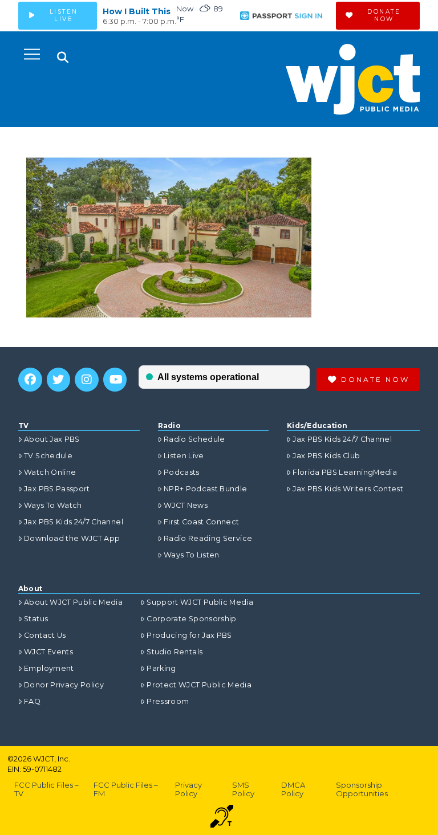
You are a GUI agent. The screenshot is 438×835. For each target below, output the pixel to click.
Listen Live (184, 455)
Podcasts (182, 472)
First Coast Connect (202, 522)
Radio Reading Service (208, 538)
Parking (161, 668)
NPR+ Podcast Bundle (206, 488)
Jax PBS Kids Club (326, 455)
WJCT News (186, 505)
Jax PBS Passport (57, 488)
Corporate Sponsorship (191, 618)
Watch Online (50, 472)
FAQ (32, 701)
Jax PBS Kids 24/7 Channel (73, 522)
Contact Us (45, 635)
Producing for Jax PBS (189, 635)
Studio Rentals (174, 651)
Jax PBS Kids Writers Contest (348, 488)
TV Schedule (48, 455)
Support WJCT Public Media (200, 602)
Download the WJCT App (72, 538)
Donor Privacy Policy (64, 685)
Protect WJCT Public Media (199, 685)
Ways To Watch (53, 505)
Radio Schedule (194, 439)
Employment (49, 668)
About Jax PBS (52, 439)
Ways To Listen (192, 555)
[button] (32, 54)
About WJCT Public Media (73, 602)
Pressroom (168, 701)
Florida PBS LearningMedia (345, 472)
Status (36, 618)
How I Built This (137, 11)
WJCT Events (48, 651)
